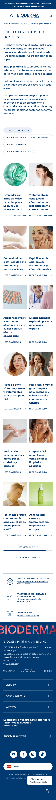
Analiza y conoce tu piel (28, 615)
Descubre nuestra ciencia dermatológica (29, 600)
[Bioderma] (9, 671)
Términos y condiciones (16, 778)
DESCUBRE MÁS (37, 6)
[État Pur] (46, 671)
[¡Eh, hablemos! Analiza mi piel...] (48, 790)
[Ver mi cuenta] (51, 16)
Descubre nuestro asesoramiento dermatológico (32, 582)
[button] (28, 685)
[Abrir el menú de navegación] (5, 16)
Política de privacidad (37, 774)
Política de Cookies (17, 774)
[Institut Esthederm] (28, 671)
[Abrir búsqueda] (12, 16)
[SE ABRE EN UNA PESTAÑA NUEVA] (28, 641)
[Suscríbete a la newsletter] (49, 736)
